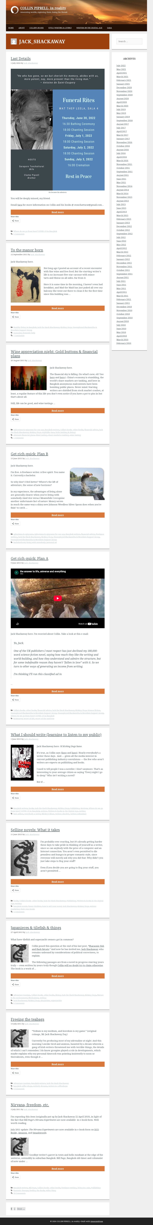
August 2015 (123, 175)
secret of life (29, 718)
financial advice (91, 429)
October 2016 (123, 146)
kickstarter (18, 718)
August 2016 (123, 149)
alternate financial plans (24, 435)
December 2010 (124, 306)
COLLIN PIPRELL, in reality (43, 8)
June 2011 (121, 284)
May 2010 (121, 332)
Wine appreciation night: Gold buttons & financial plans (54, 353)
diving (58, 995)
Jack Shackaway (70, 906)
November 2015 (124, 164)
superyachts (56, 1000)
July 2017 (121, 127)
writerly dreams (40, 1086)
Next (21, 1208)
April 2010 (122, 336)
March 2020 (122, 105)
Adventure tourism (21, 995)
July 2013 (121, 204)
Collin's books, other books (71, 429)
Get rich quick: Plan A (29, 558)
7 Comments (18, 335)
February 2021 (124, 80)
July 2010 (121, 325)
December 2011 (124, 262)
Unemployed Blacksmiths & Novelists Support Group (77, 537)
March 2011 (122, 295)
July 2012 (121, 237)
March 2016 (122, 160)
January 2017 (123, 138)
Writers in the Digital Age (89, 27)
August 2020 (123, 98)
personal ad (51, 542)
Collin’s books (36, 27)
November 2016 (124, 142)
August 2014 (123, 189)
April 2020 (122, 102)
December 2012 (124, 226)
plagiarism (45, 1000)
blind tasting (41, 435)
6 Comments (18, 1003)
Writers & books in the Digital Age (63, 811)
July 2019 (121, 109)
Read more (58, 212)
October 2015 (123, 167)
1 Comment (18, 438)
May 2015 (121, 182)
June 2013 (121, 208)
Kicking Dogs (66, 327)
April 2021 (122, 73)
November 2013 (124, 197)
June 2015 (121, 178)
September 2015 (125, 171)
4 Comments (18, 1089)
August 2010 (123, 321)
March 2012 (122, 252)
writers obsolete (62, 814)
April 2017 (122, 131)
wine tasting (75, 435)
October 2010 (123, 314)
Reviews (84, 808)
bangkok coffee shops (22, 1086)
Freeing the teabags (27, 1019)
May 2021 (121, 69)
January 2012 (123, 259)
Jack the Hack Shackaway (48, 327)
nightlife (46, 432)
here (52, 377)
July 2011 (121, 281)
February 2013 (124, 219)
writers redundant (78, 814)
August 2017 (123, 124)
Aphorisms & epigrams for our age (28, 429)
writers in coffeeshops (58, 1086)
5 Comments (18, 234)
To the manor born (27, 250)
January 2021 (123, 84)
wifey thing (51, 1190)
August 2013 (123, 200)
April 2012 (122, 248)
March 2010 (122, 339)
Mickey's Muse (48, 814)
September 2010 (125, 317)
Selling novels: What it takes (35, 829)
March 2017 (122, 135)
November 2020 (124, 91)
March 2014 (122, 193)
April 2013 (122, 211)
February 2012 (124, 255)
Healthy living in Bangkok (24, 327)
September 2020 (125, 94)
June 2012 (121, 241)
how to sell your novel (52, 906)
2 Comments (18, 911)
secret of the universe (44, 718)
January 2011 (123, 303)
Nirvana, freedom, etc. (30, 1104)
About (22, 27)
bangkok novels (20, 906)
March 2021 (122, 76)
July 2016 (121, 153)
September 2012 (125, 233)
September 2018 (125, 120)
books (31, 808)
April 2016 (122, 157)
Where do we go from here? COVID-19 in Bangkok (35, 231)
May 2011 (121, 288)
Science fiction (94, 710)
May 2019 (121, 113)
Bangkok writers (52, 429)
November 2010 (124, 310)
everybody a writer (32, 814)
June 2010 (121, 328)
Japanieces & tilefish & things (36, 927)
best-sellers (18, 814)
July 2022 (121, 65)
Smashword (39, 1132)
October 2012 (123, 230)
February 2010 (124, 343)
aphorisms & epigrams (23, 534)
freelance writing (69, 1187)
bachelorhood (19, 542)
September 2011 (125, 273)
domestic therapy (21, 1190)
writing (82, 811)
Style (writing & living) (60, 27)
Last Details (21, 58)
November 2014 (124, 186)
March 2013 (122, 215)
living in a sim (84, 1187)
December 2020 (124, 87)
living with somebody (35, 542)
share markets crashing (58, 435)
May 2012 (121, 244)
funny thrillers (34, 906)
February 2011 (124, 299)
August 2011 (123, 277)
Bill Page (32, 1187)
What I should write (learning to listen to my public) (56, 734)
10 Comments (19, 1193)
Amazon (22, 1132)
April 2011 (122, 292)
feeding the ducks (37, 1190)
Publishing (75, 808)
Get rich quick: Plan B (29, 453)
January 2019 (123, 116)
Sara (109, 27)
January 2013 (123, 222)
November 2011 (124, 266)
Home (11, 27)
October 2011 (123, 270)
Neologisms (34, 997)
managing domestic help (24, 333)
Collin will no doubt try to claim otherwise (80, 965)
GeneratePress (96, 1221)
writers (44, 811)
